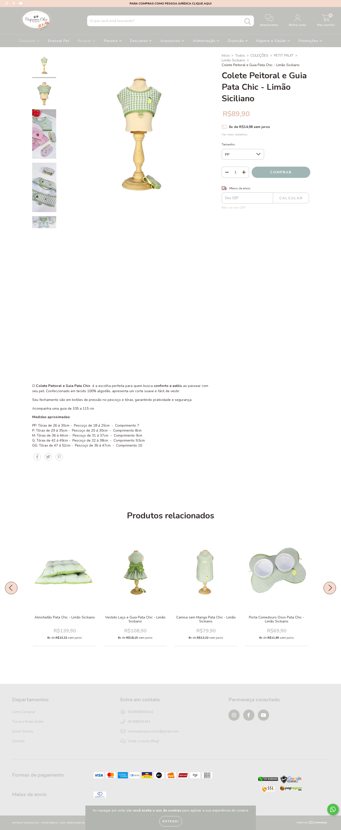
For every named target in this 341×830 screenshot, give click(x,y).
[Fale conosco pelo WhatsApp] (333, 809)
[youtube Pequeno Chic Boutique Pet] (20, 3)
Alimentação (205, 40)
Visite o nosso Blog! (143, 741)
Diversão (236, 40)
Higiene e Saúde (271, 40)
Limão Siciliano (233, 60)
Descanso (139, 40)
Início (226, 55)
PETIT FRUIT (284, 55)
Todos (240, 55)
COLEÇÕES (259, 55)
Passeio (111, 40)
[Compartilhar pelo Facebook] (37, 459)
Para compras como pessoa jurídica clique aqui (170, 3)
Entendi (171, 821)
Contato (18, 741)
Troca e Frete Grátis (28, 721)
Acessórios (170, 40)
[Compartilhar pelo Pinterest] (59, 459)
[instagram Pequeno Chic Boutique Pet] (7, 3)
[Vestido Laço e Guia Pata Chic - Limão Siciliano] (152, 583)
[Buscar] (247, 21)
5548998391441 (141, 712)
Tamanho (228, 144)
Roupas (85, 40)
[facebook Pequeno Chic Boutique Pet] (14, 3)
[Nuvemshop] (312, 823)
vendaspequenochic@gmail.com (153, 731)
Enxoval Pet (58, 40)
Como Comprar (23, 712)
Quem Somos (22, 731)
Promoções (309, 40)
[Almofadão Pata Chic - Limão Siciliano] (81, 583)
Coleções (28, 40)
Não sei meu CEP (233, 208)
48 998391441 (139, 721)
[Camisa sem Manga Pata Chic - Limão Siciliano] (223, 583)
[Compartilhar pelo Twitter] (48, 459)
